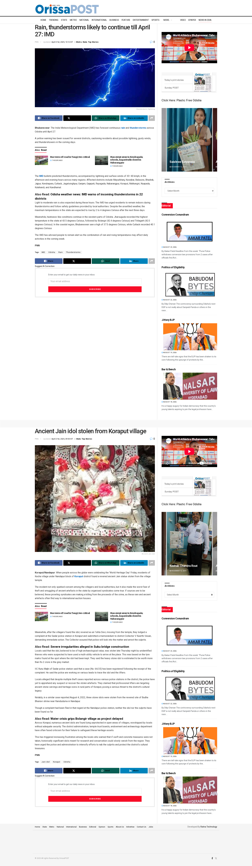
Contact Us (141, 827)
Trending (53, 20)
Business (114, 20)
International (99, 20)
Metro (73, 20)
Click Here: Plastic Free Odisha (181, 100)
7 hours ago (57, 160)
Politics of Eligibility (173, 267)
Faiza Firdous (178, 162)
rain (123, 127)
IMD (41, 176)
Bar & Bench (169, 369)
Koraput (78, 576)
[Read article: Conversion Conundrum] (190, 231)
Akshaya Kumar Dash (183, 566)
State (64, 20)
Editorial (92, 827)
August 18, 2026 (169, 402)
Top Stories (93, 42)
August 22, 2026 (169, 300)
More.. (166, 20)
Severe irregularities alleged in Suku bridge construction (89, 646)
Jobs (151, 827)
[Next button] (215, 140)
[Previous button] (164, 140)
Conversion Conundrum (175, 214)
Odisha (51, 252)
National (84, 20)
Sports (155, 20)
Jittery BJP (168, 319)
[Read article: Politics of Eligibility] (190, 284)
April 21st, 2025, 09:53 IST (62, 439)
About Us (120, 827)
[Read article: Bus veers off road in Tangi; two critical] (41, 160)
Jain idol (46, 762)
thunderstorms (138, 127)
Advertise (130, 827)
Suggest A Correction (45, 266)
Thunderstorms (73, 252)
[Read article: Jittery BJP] (190, 336)
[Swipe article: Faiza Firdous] (189, 140)
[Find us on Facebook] (212, 858)
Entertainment (141, 20)
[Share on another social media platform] (151, 118)
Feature (126, 20)
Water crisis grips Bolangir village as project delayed (86, 718)
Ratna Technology (209, 827)
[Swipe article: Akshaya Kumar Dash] (189, 543)
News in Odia (205, 20)
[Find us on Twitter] (216, 858)
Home (43, 20)
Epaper (192, 20)
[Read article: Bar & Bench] (190, 386)
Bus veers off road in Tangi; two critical (70, 157)
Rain (60, 252)
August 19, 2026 (169, 352)
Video (183, 20)
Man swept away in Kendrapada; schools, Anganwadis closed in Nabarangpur (126, 160)
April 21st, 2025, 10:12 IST (62, 42)
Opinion (102, 827)
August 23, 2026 (169, 247)
